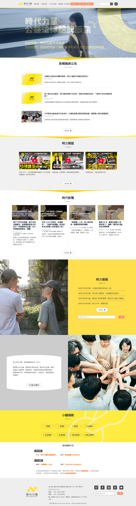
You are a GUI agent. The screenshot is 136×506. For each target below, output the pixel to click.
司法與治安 (30, 233)
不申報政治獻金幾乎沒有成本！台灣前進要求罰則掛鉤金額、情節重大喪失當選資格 (76, 114)
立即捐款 (73, 4)
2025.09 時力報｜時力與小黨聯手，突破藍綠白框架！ (99, 293)
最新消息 (44, 4)
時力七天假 (82, 497)
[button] (37, 4)
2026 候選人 (53, 4)
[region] (68, 33)
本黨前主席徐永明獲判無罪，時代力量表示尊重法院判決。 (66, 76)
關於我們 (36, 4)
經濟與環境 (118, 229)
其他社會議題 (52, 231)
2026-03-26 (47, 229)
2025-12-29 (75, 227)
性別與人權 (16, 235)
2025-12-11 (104, 229)
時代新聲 (66, 4)
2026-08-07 (18, 232)
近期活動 (60, 4)
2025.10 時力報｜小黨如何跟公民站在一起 (94, 288)
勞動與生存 (60, 231)
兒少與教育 (23, 233)
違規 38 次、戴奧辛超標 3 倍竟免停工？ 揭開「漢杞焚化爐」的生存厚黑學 (111, 224)
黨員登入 (90, 4)
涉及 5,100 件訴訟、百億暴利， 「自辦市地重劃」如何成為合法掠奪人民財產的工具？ (53, 224)
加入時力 (82, 4)
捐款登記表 (84, 471)
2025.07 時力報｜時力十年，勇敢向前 (93, 303)
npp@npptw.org (53, 489)
